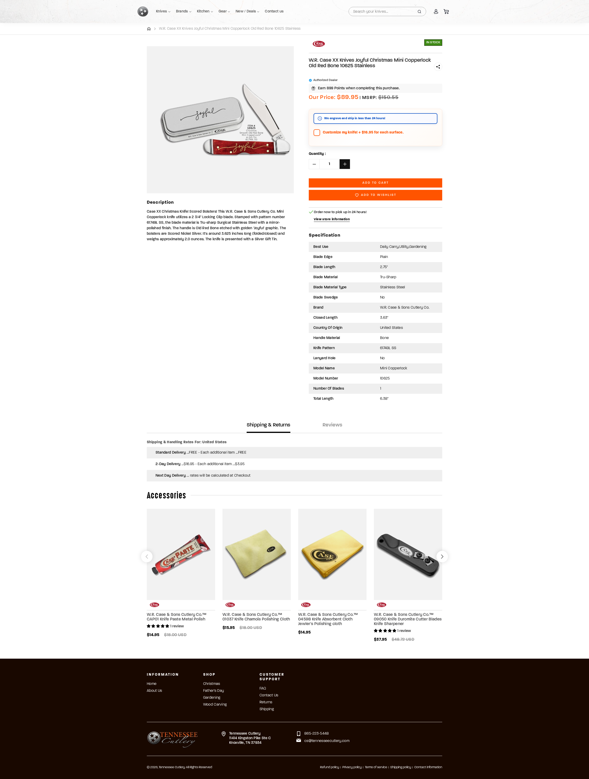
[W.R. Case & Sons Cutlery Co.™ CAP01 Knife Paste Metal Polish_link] (181, 554)
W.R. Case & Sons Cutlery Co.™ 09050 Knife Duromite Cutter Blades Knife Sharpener (408, 619)
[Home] (149, 28)
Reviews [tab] (332, 425)
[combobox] (387, 11)
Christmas (211, 684)
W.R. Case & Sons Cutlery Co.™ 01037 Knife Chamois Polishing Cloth (256, 617)
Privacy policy (352, 767)
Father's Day (213, 691)
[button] (438, 67)
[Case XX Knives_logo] (319, 43)
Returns (266, 702)
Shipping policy (400, 767)
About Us (154, 691)
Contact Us (269, 695)
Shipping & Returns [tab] (268, 425)
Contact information (428, 767)
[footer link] (172, 739)
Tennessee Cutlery (172, 767)
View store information (332, 219)
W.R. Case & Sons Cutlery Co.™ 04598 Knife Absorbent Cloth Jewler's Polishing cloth (328, 619)
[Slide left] (147, 556)
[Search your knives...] (419, 11)
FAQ (263, 688)
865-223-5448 (316, 734)
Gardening (211, 698)
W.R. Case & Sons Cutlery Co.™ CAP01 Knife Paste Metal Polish (177, 617)
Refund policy (329, 767)
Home (151, 684)
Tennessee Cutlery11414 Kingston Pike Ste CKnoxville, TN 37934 (250, 738)
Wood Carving (215, 705)
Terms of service (376, 767)
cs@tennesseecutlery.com (326, 741)
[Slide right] (442, 556)
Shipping (267, 709)
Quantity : (317, 154)
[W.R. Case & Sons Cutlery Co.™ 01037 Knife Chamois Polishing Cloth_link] (256, 554)
